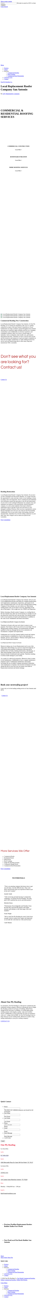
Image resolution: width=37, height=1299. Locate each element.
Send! (2, 1141)
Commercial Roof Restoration (16, 1272)
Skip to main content (6, 1)
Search (3, 5)
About (6, 1266)
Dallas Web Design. (22, 1280)
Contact (6, 1275)
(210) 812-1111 (8, 1274)
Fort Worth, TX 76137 (27, 1162)
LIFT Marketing (7, 93)
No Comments (15, 93)
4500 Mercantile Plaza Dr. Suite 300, (11, 1162)
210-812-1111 (4, 1172)
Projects (6, 1264)
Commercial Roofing (13, 1269)
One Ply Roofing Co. (6, 82)
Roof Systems (11, 1270)
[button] (4, 6)
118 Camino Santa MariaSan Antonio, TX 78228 (14, 1179)
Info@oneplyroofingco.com (8, 1193)
